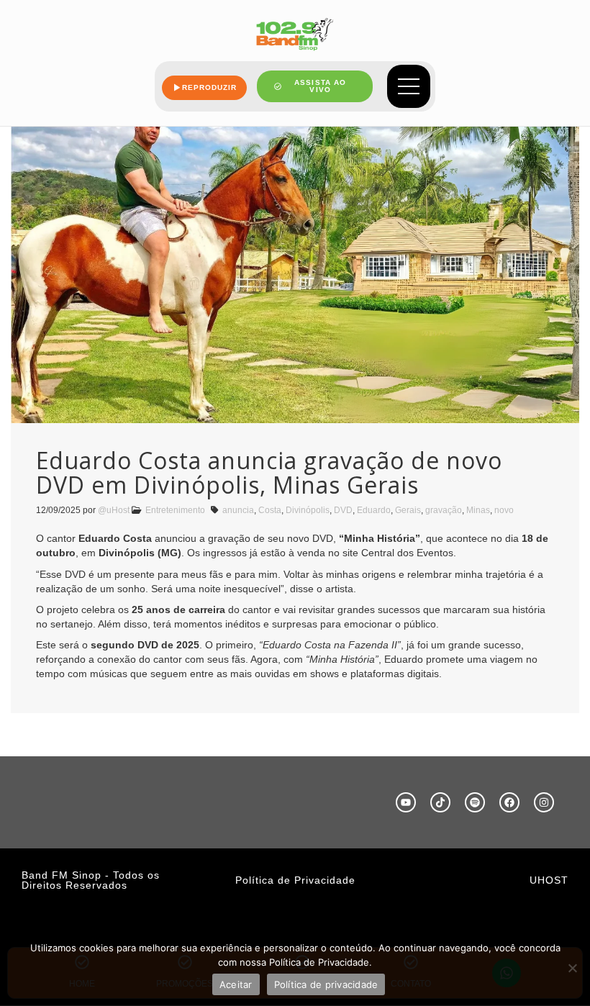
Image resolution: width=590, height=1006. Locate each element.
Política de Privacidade (295, 880)
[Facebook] (509, 802)
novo (504, 510)
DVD (343, 510)
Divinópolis (308, 510)
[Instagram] (544, 802)
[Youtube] (406, 802)
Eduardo (374, 510)
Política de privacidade (326, 984)
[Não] (572, 968)
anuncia (238, 510)
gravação (443, 510)
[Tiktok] (440, 802)
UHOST (549, 880)
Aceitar (236, 984)
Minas (478, 510)
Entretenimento (175, 510)
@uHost (114, 510)
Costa (269, 510)
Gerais (408, 510)
